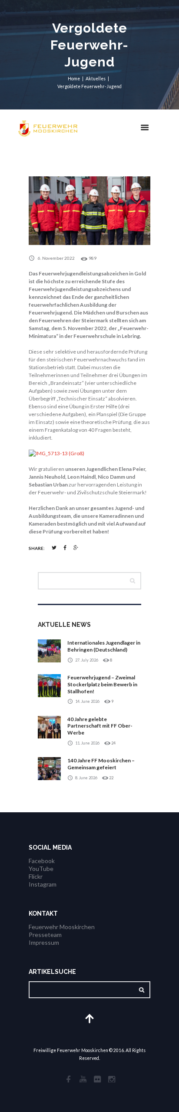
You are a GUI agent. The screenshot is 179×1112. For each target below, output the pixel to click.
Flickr (36, 876)
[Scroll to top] (90, 1018)
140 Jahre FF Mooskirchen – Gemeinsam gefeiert (101, 764)
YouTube (41, 868)
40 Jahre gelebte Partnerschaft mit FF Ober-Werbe (100, 726)
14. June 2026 (87, 701)
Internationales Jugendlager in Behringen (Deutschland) (103, 646)
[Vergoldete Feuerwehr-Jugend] (89, 210)
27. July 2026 (86, 660)
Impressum (44, 942)
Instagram (42, 884)
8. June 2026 (86, 777)
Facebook (42, 860)
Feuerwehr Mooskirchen (62, 926)
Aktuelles (96, 78)
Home (74, 78)
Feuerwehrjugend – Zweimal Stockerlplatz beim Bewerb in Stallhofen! (102, 684)
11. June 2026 (87, 743)
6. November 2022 (56, 258)
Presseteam (45, 934)
